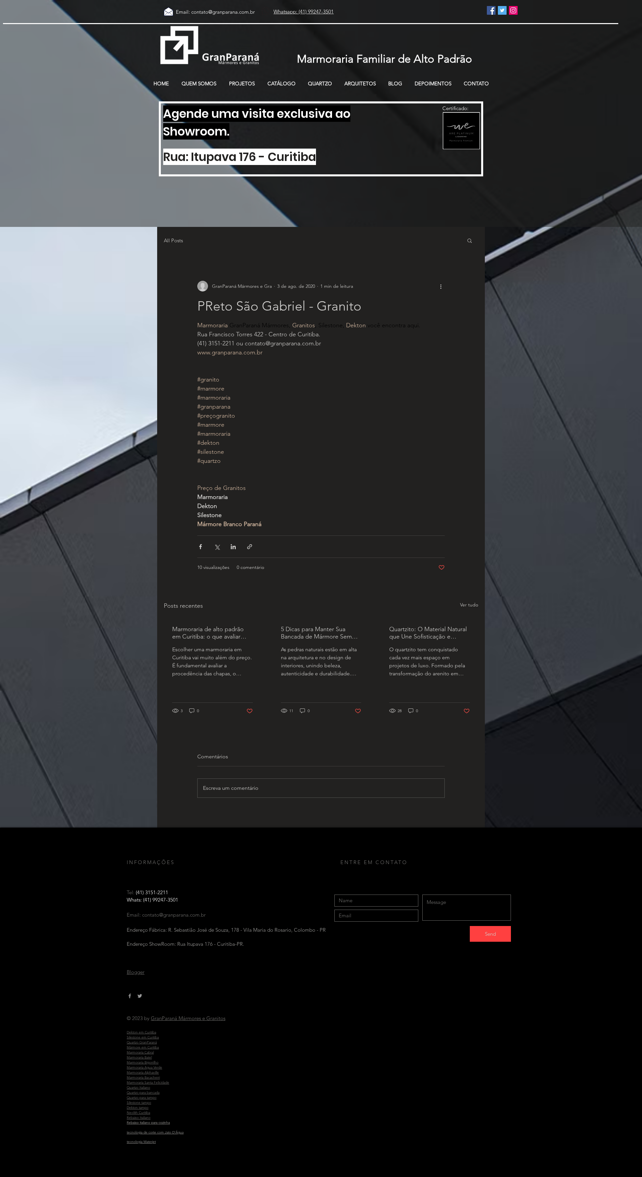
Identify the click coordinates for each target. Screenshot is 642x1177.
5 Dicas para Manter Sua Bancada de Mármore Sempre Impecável (321, 632)
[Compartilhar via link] (249, 546)
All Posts (173, 240)
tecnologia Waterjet (141, 1142)
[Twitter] (502, 10)
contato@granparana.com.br (223, 12)
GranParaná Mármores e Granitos (188, 1018)
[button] (469, 240)
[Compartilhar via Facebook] (200, 546)
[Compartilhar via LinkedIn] (233, 546)
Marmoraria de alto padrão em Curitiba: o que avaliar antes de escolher (208, 632)
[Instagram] (513, 10)
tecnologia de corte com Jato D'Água (155, 1132)
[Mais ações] (441, 286)
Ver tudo (469, 605)
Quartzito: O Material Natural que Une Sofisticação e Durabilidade (428, 632)
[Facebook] (491, 10)
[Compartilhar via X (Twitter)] (217, 546)
